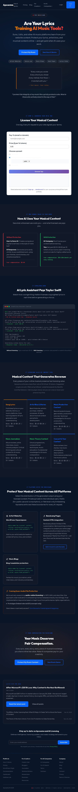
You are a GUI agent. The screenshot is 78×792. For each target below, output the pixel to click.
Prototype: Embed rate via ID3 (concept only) (24, 604)
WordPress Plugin (8, 768)
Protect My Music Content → (29, 662)
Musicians (25, 777)
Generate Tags (39, 171)
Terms (42, 768)
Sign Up (70, 5)
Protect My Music (28, 52)
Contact (61, 771)
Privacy (61, 774)
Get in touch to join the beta (55, 547)
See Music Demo (53, 662)
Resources (25, 780)
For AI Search (45, 765)
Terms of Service (64, 777)
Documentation (8, 771)
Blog (30, 5)
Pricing (25, 5)
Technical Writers (27, 771)
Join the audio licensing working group (43, 608)
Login (61, 5)
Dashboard (6, 774)
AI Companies (45, 762)
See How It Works (50, 52)
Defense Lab (7, 777)
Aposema (8, 4)
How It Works (7, 762)
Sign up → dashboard (35, 189)
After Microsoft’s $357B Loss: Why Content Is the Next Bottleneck (35, 687)
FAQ (60, 768)
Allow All (14, 165)
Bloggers (24, 765)
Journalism (25, 768)
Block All (14, 154)
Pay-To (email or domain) (19, 135)
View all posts (37, 704)
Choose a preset (15, 151)
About (61, 762)
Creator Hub (25, 762)
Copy (65, 177)
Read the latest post (17, 704)
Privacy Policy (54, 746)
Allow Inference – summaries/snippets (26, 158)
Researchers (26, 774)
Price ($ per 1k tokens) (18, 143)
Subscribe (63, 742)
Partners (43, 771)
